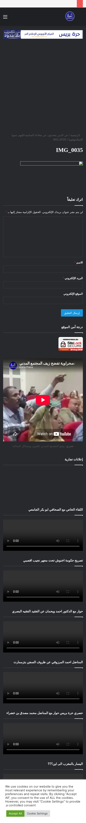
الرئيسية (75, 135)
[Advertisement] (43, 88)
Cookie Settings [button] (37, 813)
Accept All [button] (15, 813)
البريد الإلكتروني (73, 278)
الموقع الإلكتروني (73, 293)
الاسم (78, 262)
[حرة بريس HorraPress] (69, 16)
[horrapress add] (43, 34)
